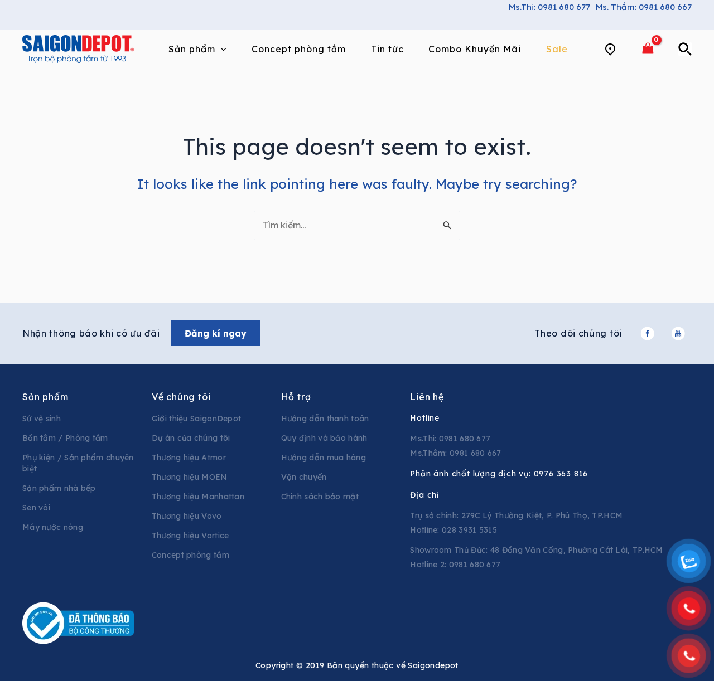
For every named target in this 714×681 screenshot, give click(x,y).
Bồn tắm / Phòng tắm (65, 438)
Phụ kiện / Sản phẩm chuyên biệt (78, 463)
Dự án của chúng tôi (191, 438)
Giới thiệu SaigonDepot (197, 419)
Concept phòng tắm (190, 555)
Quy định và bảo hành (324, 438)
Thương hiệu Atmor (189, 458)
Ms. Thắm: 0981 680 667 (644, 7)
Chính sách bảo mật (320, 497)
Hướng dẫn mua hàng (323, 458)
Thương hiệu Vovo (187, 516)
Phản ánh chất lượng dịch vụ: (499, 474)
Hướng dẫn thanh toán (325, 419)
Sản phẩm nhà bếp (59, 488)
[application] (220, 49)
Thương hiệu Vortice (190, 536)
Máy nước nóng (52, 527)
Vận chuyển (304, 477)
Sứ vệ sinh (41, 419)
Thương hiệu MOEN (190, 477)
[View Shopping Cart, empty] (647, 48)
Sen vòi (36, 508)
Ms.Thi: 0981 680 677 (549, 7)
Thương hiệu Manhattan (198, 497)
